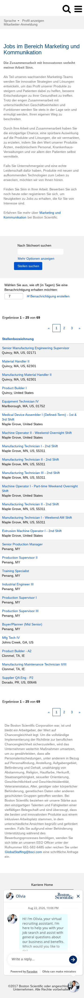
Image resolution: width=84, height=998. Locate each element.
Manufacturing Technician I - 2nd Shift (30, 446)
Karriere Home (42, 885)
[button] (78, 9)
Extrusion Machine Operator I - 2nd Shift (32, 531)
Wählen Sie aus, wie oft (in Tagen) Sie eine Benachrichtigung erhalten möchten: (36, 287)
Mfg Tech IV (11, 637)
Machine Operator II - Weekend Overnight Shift (37, 433)
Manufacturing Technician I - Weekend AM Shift (37, 517)
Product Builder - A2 (17, 651)
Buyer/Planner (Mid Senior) (22, 624)
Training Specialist (15, 571)
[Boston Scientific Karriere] (16, 9)
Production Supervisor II (20, 557)
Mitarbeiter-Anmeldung (21, 24)
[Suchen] (66, 8)
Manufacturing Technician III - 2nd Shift (31, 473)
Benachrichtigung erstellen (49, 296)
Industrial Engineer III (18, 584)
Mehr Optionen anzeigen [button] (36, 258)
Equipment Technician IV (20, 401)
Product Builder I (14, 388)
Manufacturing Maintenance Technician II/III (34, 664)
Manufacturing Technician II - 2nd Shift (30, 459)
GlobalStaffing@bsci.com (23, 852)
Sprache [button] (10, 20)
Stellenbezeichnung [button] (18, 339)
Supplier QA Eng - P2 (17, 678)
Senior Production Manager (22, 544)
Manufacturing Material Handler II (27, 375)
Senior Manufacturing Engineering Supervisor (35, 348)
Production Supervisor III (20, 611)
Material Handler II (15, 361)
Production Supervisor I (19, 597)
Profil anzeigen (33, 20)
